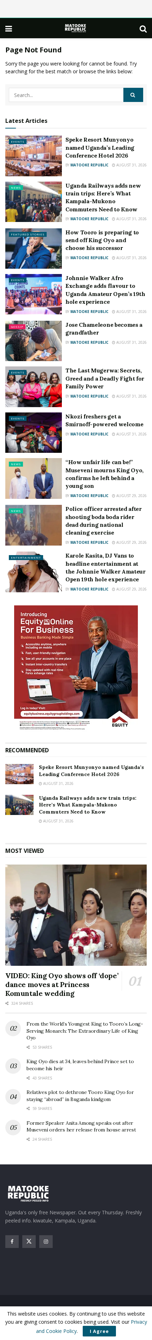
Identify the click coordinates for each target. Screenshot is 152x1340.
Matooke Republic (89, 164)
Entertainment (26, 557)
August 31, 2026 (131, 164)
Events (17, 141)
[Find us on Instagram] (46, 1241)
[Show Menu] (8, 28)
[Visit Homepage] (76, 28)
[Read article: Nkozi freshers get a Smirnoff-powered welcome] (33, 432)
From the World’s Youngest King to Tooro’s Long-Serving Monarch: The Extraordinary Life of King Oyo (85, 1031)
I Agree (99, 1331)
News (16, 187)
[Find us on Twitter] (29, 1241)
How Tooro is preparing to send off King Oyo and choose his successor (102, 240)
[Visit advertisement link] (76, 668)
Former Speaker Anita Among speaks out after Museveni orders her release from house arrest (81, 1126)
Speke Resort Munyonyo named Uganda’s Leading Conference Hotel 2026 (99, 147)
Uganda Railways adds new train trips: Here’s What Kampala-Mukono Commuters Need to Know (87, 805)
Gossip (17, 327)
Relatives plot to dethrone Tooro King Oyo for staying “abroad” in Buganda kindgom (80, 1095)
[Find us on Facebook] (12, 1241)
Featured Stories (28, 234)
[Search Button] (143, 28)
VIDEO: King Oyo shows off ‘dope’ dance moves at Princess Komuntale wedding (61, 984)
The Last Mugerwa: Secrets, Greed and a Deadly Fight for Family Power (104, 378)
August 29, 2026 (131, 495)
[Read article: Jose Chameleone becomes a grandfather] (33, 341)
